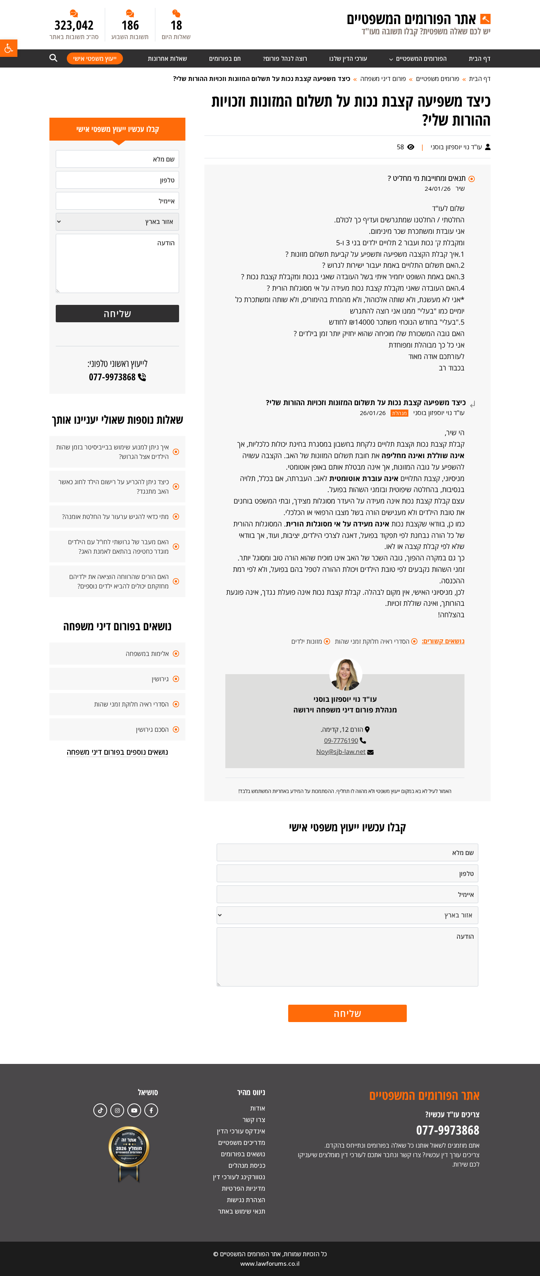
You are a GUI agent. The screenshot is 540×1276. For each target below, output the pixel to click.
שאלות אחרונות (167, 58)
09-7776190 (341, 740)
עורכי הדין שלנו (348, 58)
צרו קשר (253, 1119)
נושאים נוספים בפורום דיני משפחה (117, 752)
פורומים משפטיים (437, 78)
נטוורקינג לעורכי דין (239, 1177)
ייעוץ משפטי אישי (95, 58)
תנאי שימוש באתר (241, 1211)
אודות (257, 1108)
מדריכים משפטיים (241, 1142)
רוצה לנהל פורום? (285, 58)
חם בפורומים (225, 58)
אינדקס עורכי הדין (241, 1131)
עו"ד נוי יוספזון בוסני (456, 147)
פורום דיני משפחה (383, 78)
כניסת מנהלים (246, 1165)
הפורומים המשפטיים (421, 58)
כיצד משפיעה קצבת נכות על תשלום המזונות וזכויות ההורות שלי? (261, 78)
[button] (8, 48)
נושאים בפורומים (243, 1154)
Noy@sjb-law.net (341, 751)
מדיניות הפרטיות (243, 1188)
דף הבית (480, 58)
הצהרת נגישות (246, 1199)
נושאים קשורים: (443, 641)
